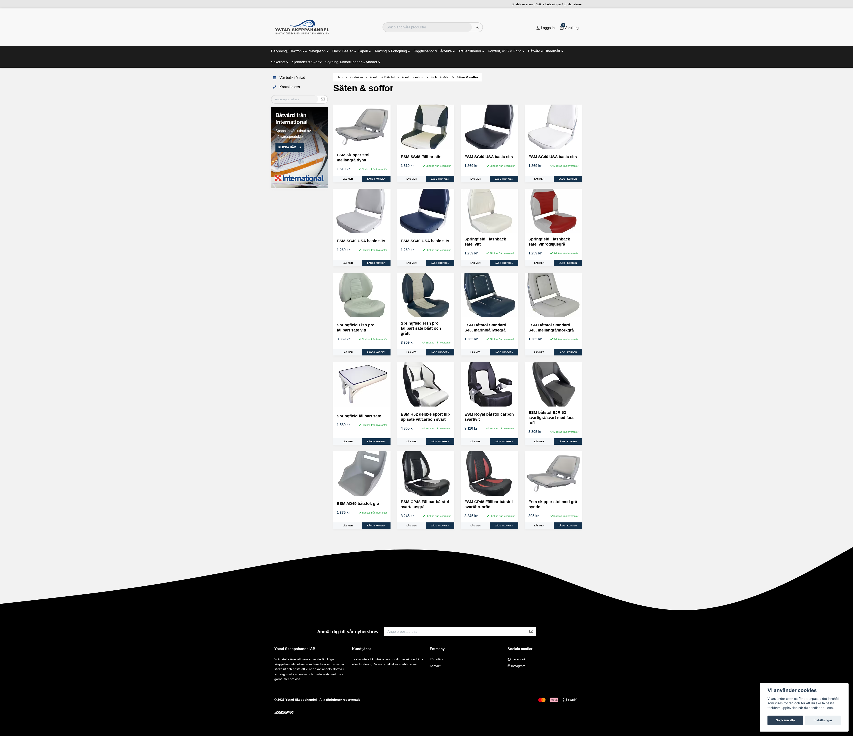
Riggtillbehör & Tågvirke (433, 51)
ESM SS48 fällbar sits (421, 157)
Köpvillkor (436, 659)
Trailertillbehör (469, 51)
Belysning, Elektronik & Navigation (298, 51)
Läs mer (348, 179)
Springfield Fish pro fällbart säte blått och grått (421, 328)
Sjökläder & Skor (305, 62)
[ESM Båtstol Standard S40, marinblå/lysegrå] (489, 295)
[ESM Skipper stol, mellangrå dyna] (362, 127)
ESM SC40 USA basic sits (488, 157)
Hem (340, 77)
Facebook (518, 659)
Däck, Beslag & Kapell (350, 51)
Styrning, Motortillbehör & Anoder (351, 62)
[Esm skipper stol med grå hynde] (553, 473)
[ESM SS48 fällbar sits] (425, 127)
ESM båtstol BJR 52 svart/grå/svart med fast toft (551, 417)
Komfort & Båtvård (382, 77)
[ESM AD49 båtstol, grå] (362, 473)
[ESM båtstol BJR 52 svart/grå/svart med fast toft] (553, 384)
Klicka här (287, 147)
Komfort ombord (412, 77)
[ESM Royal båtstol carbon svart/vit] (489, 384)
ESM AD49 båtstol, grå (358, 503)
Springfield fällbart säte (359, 416)
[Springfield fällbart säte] (362, 384)
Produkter (356, 77)
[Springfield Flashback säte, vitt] (489, 211)
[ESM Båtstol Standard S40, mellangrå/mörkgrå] (553, 295)
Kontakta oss (289, 87)
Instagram (517, 666)
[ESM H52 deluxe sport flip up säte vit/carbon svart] (425, 384)
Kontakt (435, 666)
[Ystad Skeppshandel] (302, 27)
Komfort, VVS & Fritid (504, 51)
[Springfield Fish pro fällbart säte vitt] (362, 295)
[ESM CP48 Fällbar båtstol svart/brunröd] (489, 473)
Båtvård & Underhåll (544, 51)
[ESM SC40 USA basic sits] (489, 127)
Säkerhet (278, 62)
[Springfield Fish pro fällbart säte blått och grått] (425, 295)
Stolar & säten (440, 77)
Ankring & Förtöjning (391, 51)
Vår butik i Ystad (292, 77)
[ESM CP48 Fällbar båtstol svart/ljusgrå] (425, 473)
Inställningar (823, 720)
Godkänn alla (785, 720)
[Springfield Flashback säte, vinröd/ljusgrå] (553, 211)
